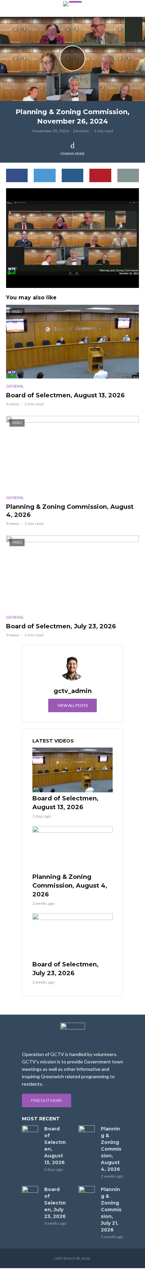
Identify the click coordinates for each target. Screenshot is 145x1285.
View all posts (72, 705)
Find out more (46, 1100)
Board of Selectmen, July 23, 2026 (61, 626)
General (15, 386)
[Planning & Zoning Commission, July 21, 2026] (87, 1191)
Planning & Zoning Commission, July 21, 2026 (111, 1209)
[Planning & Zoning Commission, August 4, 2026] (72, 848)
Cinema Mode (72, 154)
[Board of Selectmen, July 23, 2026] (72, 935)
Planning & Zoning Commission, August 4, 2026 (70, 511)
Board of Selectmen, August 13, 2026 (65, 395)
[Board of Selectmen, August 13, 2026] (72, 770)
